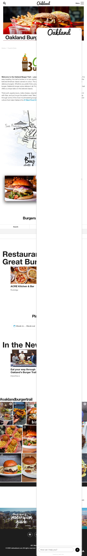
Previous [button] (5, 283)
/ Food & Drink (11, 48)
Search (15, 227)
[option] (43, 25)
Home (4, 48)
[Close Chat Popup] (80, 30)
